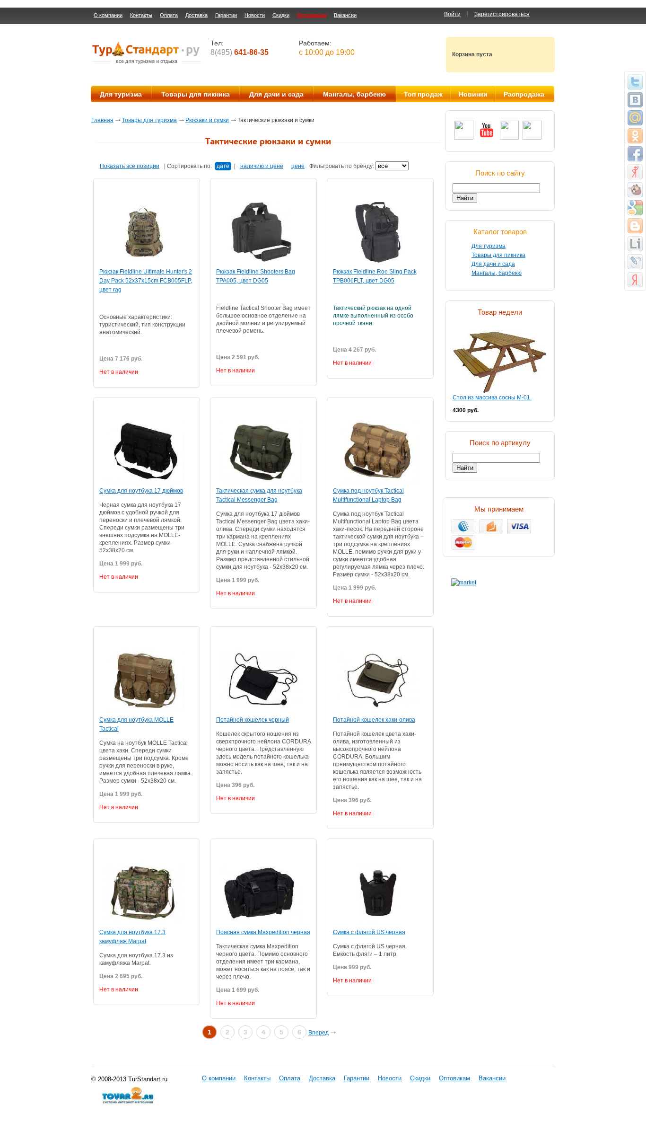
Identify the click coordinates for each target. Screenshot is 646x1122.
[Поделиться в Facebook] (635, 153)
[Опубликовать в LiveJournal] (635, 261)
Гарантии (226, 15)
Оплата (169, 15)
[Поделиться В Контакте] (635, 99)
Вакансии (345, 15)
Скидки (280, 15)
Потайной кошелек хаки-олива (374, 719)
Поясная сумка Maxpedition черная (263, 932)
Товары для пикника (195, 94)
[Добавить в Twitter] (635, 81)
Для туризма (121, 94)
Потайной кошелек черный (252, 719)
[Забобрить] (635, 189)
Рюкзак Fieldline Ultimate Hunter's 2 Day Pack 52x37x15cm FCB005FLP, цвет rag (145, 280)
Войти (452, 14)
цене (298, 166)
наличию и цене (261, 166)
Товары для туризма (149, 120)
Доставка (196, 15)
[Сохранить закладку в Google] (635, 207)
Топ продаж (423, 94)
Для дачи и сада (276, 94)
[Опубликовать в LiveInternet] (635, 243)
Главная (102, 120)
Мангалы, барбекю (354, 94)
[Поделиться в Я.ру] (635, 171)
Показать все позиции (129, 166)
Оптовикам (311, 15)
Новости (254, 15)
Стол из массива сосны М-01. (492, 397)
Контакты (141, 15)
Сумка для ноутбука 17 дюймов (141, 490)
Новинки (473, 94)
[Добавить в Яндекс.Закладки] (635, 279)
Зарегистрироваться (502, 14)
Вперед (318, 1032)
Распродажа (524, 94)
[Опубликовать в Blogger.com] (635, 225)
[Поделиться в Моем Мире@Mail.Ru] (635, 117)
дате (223, 166)
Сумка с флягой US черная (369, 932)
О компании (108, 15)
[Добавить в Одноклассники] (635, 135)
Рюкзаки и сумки (207, 120)
